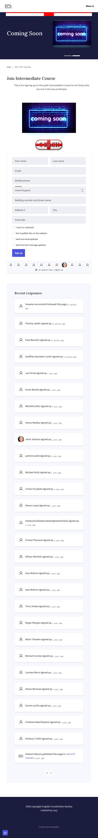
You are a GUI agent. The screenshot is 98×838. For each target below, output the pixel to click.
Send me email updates (27, 239)
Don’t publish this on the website (31, 233)
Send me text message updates (31, 244)
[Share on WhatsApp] (5, 826)
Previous (47, 773)
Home (9, 67)
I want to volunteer (25, 227)
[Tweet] (5, 812)
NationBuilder (54, 827)
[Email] (5, 805)
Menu (88, 6)
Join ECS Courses (23, 67)
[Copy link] (5, 797)
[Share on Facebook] (5, 819)
